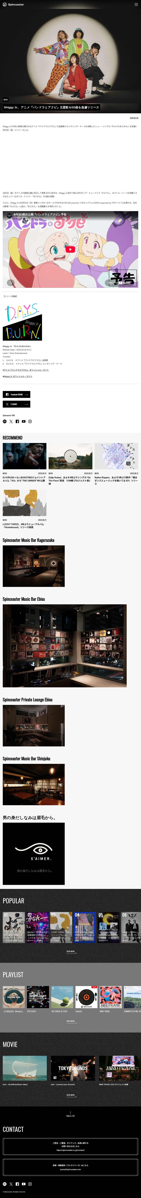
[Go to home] (13, 4)
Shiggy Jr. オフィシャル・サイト (18, 376)
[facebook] (17, 423)
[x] (11, 423)
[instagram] (30, 423)
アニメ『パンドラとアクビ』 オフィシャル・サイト (26, 370)
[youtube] (23, 423)
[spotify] (4, 423)
